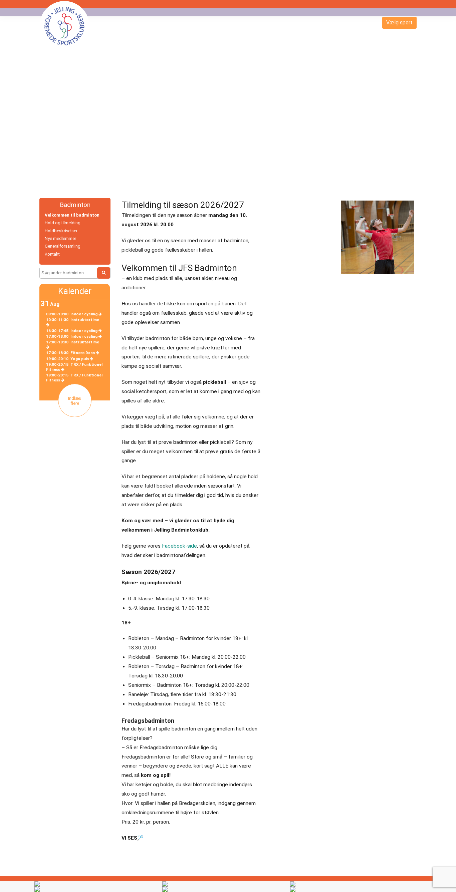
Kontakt (52, 254)
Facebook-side (179, 546)
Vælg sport (399, 22)
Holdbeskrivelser (61, 230)
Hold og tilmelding (62, 222)
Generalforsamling (62, 246)
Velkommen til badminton (72, 215)
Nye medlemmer (60, 238)
